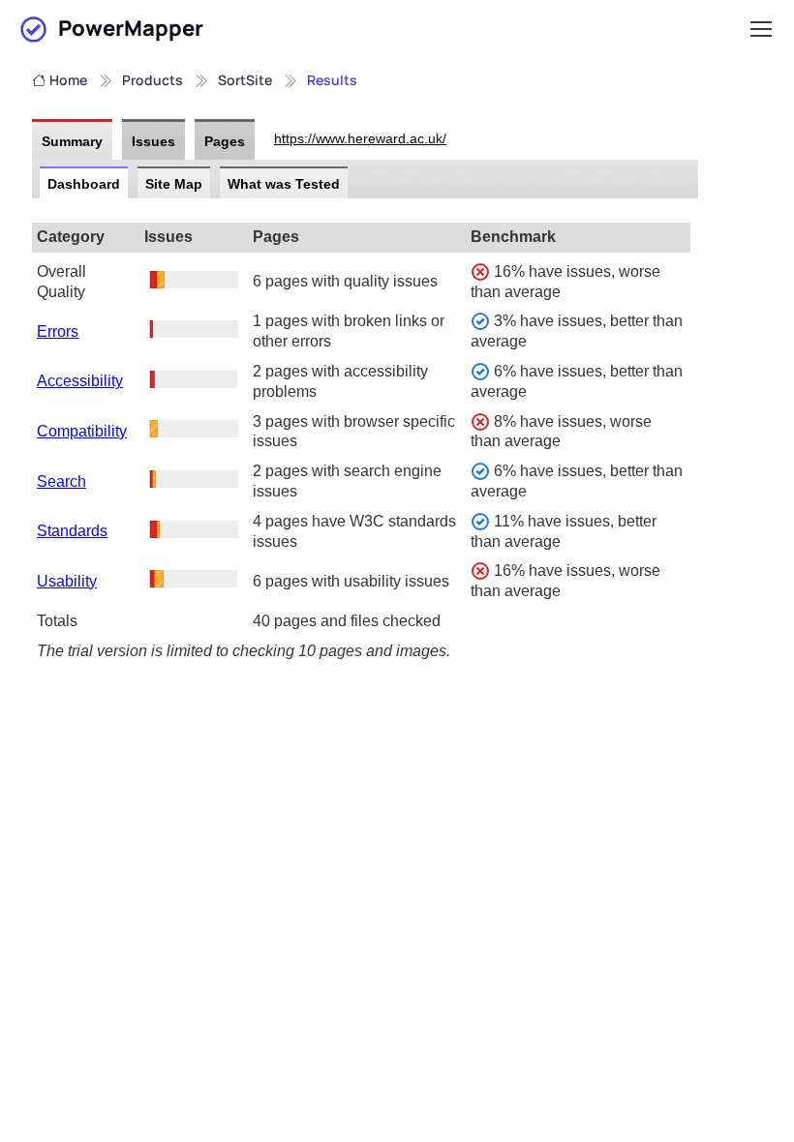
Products (152, 80)
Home (68, 80)
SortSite (245, 80)
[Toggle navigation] (760, 29)
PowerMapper (130, 28)
